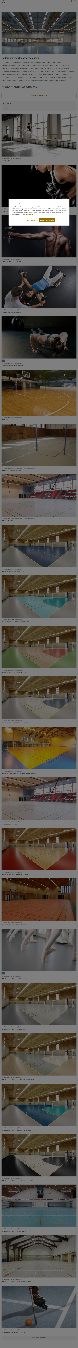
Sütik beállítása (31, 220)
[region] (39, 212)
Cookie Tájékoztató (27, 214)
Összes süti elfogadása (47, 220)
